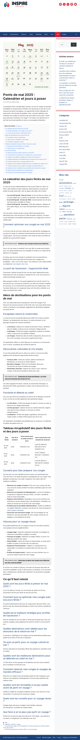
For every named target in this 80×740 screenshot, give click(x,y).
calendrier (7, 724)
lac (74, 202)
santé (65, 221)
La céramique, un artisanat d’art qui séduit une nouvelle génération (68, 85)
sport (74, 221)
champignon (68, 188)
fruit (61, 195)
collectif (61, 190)
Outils (61, 152)
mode (60, 211)
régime (74, 219)
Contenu (61, 126)
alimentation (65, 183)
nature (64, 211)
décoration (61, 192)
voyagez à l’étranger (17, 510)
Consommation (64, 123)
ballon (70, 186)
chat (73, 188)
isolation (73, 199)
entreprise (67, 192)
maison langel (68, 209)
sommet (70, 221)
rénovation (61, 221)
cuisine (70, 190)
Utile (57, 34)
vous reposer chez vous (20, 264)
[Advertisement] (40, 20)
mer (73, 209)
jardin (61, 202)
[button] (76, 34)
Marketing (38, 34)
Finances (23, 34)
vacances (13, 724)
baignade (66, 186)
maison (62, 209)
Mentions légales (46, 737)
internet (69, 199)
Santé (46, 34)
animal (74, 183)
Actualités (62, 120)
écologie (74, 223)
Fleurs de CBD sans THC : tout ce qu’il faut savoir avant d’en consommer (67, 93)
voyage (18, 724)
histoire (69, 196)
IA (59, 138)
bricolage (61, 188)
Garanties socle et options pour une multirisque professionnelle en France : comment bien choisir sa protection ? (67, 75)
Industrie (62, 141)
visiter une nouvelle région (19, 262)
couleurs (65, 190)
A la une (61, 180)
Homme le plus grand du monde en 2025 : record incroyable (21, 729)
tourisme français (63, 223)
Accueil (5, 34)
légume (66, 205)
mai (47, 109)
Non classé (62, 149)
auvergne (61, 186)
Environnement (14, 34)
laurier (60, 206)
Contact (59, 737)
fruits (65, 196)
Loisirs (31, 34)
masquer (18, 126)
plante (62, 218)
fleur (71, 192)
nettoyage (69, 211)
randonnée (69, 219)
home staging (62, 199)
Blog (54, 737)
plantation (69, 214)
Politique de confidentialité (70, 737)
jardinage (68, 202)
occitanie (61, 215)
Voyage (64, 34)
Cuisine (61, 129)
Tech (52, 34)
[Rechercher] (73, 45)
